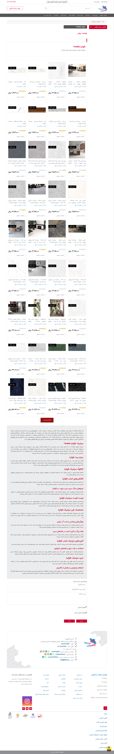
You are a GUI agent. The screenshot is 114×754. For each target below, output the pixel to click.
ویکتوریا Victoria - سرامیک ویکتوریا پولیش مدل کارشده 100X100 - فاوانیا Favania (77, 84)
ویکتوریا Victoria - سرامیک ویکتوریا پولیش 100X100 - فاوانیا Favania (57, 84)
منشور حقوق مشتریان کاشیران (42, 694)
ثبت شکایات (79, 675)
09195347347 (60, 654)
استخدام (47, 679)
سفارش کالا (104, 678)
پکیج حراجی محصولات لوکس (98, 735)
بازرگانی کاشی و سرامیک (59, 694)
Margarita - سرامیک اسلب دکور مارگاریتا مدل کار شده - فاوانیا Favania (57, 321)
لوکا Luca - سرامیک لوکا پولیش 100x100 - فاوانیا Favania (17, 281)
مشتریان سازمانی (78, 690)
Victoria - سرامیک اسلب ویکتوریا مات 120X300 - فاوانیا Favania (17, 360)
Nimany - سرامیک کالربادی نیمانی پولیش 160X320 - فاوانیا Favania (57, 399)
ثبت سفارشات (79, 694)
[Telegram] (30, 708)
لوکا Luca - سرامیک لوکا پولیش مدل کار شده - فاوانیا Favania (37, 281)
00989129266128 (53, 657)
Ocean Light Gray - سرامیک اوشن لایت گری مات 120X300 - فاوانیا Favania (37, 361)
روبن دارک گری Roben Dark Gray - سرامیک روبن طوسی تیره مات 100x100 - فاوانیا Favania (37, 163)
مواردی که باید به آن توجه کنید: (76, 40)
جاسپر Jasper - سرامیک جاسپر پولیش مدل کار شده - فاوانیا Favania (77, 242)
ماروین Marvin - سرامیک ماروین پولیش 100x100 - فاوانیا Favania (17, 202)
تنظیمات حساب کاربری (102, 690)
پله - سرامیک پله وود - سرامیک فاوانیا (37, 122)
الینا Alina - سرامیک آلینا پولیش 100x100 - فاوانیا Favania (77, 281)
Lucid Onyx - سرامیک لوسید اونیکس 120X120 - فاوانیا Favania (37, 399)
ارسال (81, 621)
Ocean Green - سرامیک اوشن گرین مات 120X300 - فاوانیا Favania (57, 361)
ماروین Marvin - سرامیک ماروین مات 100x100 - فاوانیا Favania (57, 202)
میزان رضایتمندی (78, 679)
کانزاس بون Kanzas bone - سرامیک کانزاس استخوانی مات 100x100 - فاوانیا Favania (77, 203)
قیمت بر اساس (82, 86)
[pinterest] (23, 708)
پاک (69, 621)
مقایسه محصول (80, 97)
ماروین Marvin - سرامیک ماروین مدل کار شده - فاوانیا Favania (37, 202)
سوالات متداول (62, 675)
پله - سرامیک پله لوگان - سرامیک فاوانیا (17, 122)
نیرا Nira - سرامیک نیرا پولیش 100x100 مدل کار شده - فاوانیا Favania (17, 242)
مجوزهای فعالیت (45, 687)
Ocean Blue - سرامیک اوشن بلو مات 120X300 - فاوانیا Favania (77, 360)
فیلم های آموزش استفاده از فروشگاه (99, 697)
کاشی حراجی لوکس (101, 739)
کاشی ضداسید (79, 683)
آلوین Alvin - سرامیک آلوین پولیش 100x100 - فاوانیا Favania (77, 320)
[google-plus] (27, 708)
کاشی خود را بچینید (77, 698)
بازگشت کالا (104, 682)
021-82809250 (11, 2)
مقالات (64, 683)
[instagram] (27, 701)
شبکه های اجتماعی (101, 730)
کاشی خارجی (103, 718)
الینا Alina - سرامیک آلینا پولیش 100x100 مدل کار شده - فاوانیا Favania (37, 242)
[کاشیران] (100, 8)
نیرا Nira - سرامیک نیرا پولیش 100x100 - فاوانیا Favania (57, 281)
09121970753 (65, 644)
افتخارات (63, 690)
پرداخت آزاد (104, 2)
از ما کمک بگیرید (103, 694)
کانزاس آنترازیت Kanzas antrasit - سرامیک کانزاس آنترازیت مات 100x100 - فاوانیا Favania (17, 163)
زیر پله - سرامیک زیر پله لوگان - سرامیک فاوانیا (57, 122)
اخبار (48, 683)
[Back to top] (105, 708)
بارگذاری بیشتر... (47, 420)
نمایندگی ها (103, 726)
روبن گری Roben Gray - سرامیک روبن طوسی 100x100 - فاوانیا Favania (77, 163)
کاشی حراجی (103, 747)
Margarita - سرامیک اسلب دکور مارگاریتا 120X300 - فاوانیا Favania (37, 321)
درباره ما (80, 687)
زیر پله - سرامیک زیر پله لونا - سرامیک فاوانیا (37, 83)
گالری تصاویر (46, 690)
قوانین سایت (46, 675)
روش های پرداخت (101, 722)
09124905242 (55, 652)
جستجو (46, 8)
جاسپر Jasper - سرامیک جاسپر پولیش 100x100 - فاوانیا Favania (57, 241)
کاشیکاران (63, 679)
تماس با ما (96, 2)
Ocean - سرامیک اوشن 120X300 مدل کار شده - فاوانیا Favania (17, 320)
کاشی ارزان (104, 743)
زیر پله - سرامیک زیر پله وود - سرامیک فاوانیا (77, 122)
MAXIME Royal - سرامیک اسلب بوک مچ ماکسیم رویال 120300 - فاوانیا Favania (17, 400)
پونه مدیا (52, 752)
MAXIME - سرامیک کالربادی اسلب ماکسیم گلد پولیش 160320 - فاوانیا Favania (77, 400)
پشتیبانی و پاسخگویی (102, 686)
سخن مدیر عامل (61, 687)
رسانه (105, 714)
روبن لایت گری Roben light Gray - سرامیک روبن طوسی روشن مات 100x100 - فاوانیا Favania (57, 163)
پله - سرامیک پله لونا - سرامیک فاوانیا (17, 83)
